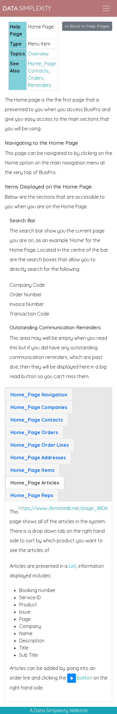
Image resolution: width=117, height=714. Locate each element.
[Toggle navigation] (106, 8)
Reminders (39, 85)
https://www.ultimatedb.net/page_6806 (63, 508)
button (84, 678)
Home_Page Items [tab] (32, 470)
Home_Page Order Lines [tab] (39, 445)
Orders (36, 78)
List (72, 566)
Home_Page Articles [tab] (34, 483)
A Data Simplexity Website (59, 710)
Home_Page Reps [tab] (31, 495)
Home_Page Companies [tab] (38, 407)
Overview (38, 54)
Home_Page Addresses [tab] (38, 458)
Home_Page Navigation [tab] (38, 395)
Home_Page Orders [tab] (34, 432)
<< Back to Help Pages (87, 26)
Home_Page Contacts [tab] (36, 420)
